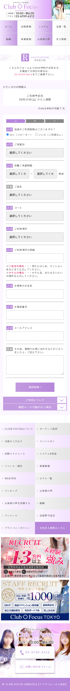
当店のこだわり (14, 441)
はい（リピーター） (21, 134)
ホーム (9, 27)
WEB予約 (10, 478)
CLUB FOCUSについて (19, 429)
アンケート (11, 516)
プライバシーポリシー (17, 528)
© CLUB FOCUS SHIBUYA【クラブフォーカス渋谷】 (35, 684)
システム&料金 (48, 454)
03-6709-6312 (23, 74)
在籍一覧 (61, 27)
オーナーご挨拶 (49, 429)
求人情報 (61, 39)
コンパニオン (47, 441)
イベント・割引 (14, 466)
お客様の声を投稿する (17, 503)
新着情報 (26, 39)
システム (44, 27)
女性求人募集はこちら (52, 528)
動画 (8, 39)
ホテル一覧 (46, 478)
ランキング (11, 491)
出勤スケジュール (15, 454)
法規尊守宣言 (47, 516)
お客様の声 (43, 39)
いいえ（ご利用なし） (51, 134)
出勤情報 (26, 27)
